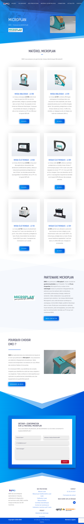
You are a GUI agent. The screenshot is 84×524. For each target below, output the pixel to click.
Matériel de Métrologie (48, 3)
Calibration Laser (42, 498)
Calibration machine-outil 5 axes (42, 507)
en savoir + (24, 121)
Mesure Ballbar (42, 500)
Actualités (71, 3)
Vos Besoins (22, 3)
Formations (61, 3)
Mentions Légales (70, 519)
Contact (79, 3)
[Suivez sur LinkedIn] (74, 502)
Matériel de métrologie (42, 513)
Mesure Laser (42, 491)
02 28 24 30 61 (71, 491)
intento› (42, 522)
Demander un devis (16, 384)
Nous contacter (51, 318)
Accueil (13, 3)
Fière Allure (45, 519)
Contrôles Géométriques (42, 503)
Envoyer (65, 462)
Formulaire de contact (69, 495)
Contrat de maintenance (42, 505)
